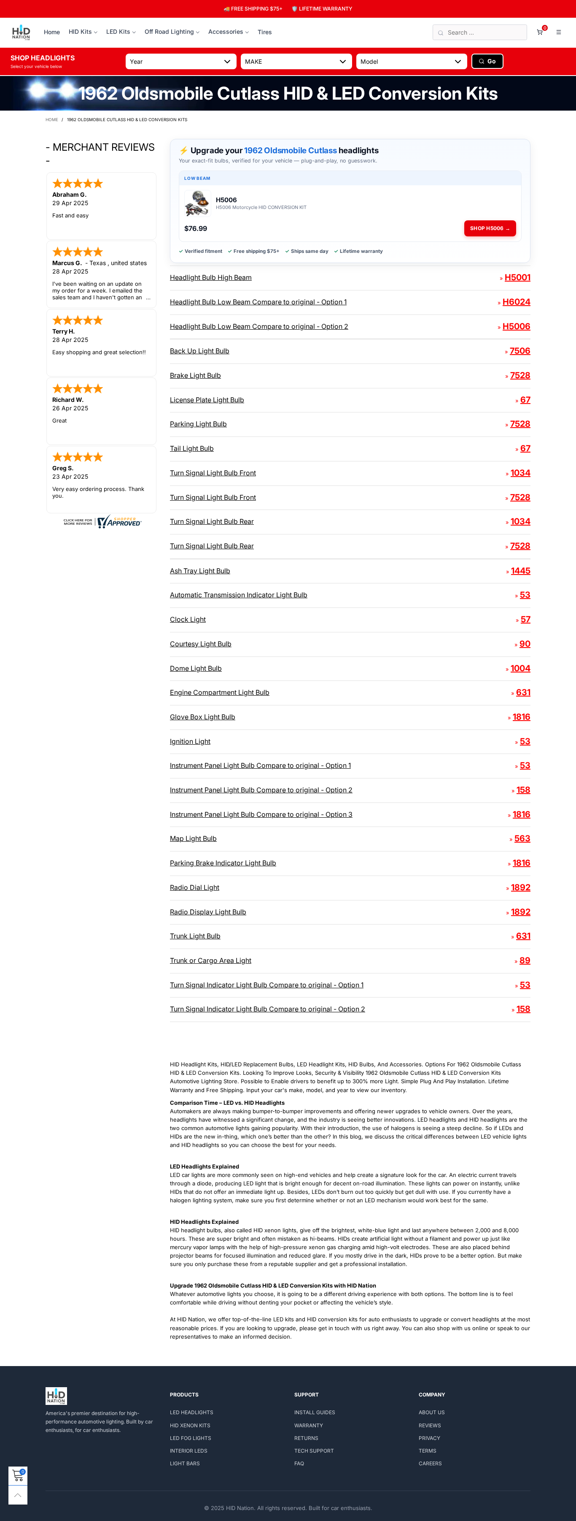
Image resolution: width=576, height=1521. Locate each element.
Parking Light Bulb (198, 424)
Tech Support (314, 1451)
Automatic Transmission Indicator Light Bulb (238, 595)
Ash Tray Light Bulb (200, 571)
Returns (306, 1438)
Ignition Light (190, 741)
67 (525, 400)
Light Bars (185, 1463)
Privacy (429, 1438)
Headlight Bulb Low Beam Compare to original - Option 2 (259, 326)
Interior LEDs (188, 1451)
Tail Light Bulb (192, 448)
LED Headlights (191, 1412)
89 (524, 960)
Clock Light (188, 619)
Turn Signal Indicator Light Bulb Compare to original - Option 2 (267, 1009)
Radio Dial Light (194, 887)
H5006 (516, 326)
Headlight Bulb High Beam (211, 277)
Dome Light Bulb (196, 668)
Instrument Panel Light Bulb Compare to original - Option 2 (261, 790)
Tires (265, 31)
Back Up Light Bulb (199, 351)
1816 (521, 717)
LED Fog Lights (190, 1438)
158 (523, 790)
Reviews (430, 1425)
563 (522, 838)
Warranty (308, 1425)
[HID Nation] (21, 32)
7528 (520, 375)
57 (525, 619)
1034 (520, 473)
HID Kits (80, 31)
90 (524, 644)
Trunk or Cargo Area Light (210, 960)
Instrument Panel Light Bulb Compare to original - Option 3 (261, 814)
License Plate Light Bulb (207, 400)
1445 (520, 571)
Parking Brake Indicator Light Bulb (223, 863)
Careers (430, 1463)
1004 (520, 668)
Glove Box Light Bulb (202, 717)
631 (523, 692)
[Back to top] (17, 1495)
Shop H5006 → (490, 228)
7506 (520, 351)
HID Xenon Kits (190, 1425)
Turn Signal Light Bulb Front (213, 473)
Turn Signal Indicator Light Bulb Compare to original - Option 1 (266, 985)
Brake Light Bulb (195, 375)
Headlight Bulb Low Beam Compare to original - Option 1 (258, 302)
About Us (432, 1412)
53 (525, 595)
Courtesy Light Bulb (200, 644)
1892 (520, 887)
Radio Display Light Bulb (208, 912)
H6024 (516, 302)
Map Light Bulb (193, 838)
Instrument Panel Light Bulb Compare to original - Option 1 (260, 765)
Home (52, 31)
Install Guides (314, 1412)
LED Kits (118, 31)
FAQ (299, 1463)
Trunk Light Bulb (195, 936)
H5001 (517, 277)
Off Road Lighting (169, 31)
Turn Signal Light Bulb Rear (212, 521)
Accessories (225, 31)
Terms (427, 1451)
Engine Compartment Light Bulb (219, 692)
